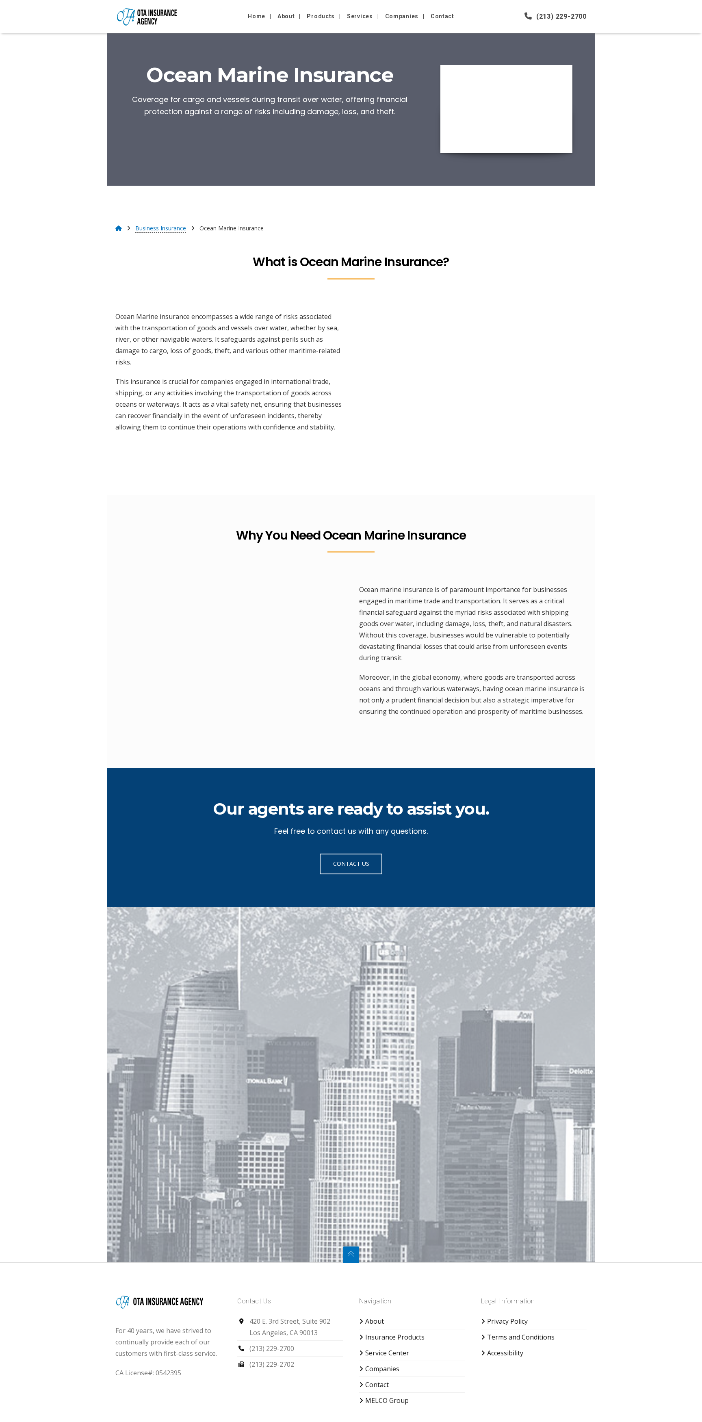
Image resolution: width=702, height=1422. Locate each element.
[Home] (118, 228)
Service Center (387, 1352)
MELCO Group (387, 1400)
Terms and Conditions (521, 1337)
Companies (382, 1368)
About (374, 1321)
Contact (377, 1384)
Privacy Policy (507, 1321)
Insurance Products (395, 1337)
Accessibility (505, 1352)
